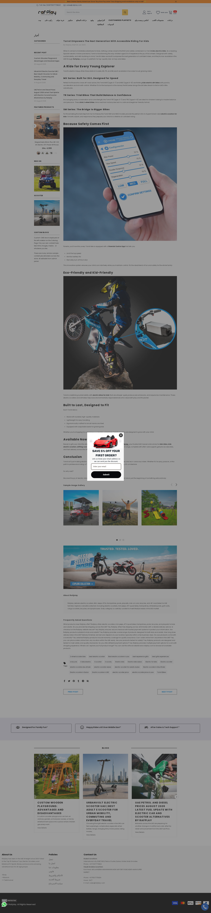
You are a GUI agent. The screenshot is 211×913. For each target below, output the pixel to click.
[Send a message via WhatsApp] (4, 904)
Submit (106, 474)
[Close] (121, 435)
